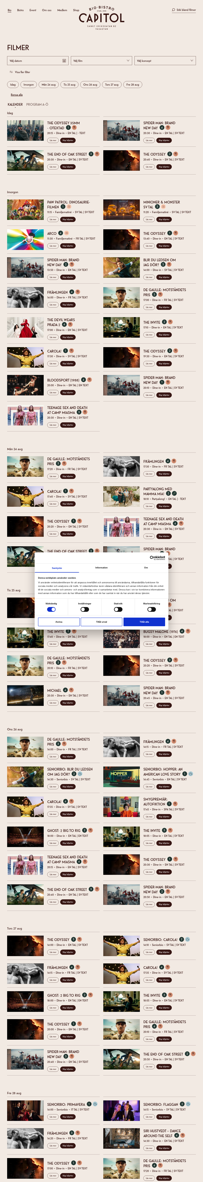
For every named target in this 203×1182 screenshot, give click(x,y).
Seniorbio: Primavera (73, 1104)
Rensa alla (17, 94)
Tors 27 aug (111, 84)
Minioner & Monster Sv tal (161, 204)
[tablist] (99, 105)
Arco (59, 233)
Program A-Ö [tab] (37, 104)
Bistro (20, 10)
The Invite (159, 322)
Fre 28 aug (132, 84)
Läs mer (53, 140)
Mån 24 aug (49, 84)
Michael (62, 690)
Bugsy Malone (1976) (168, 631)
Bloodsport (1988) (71, 380)
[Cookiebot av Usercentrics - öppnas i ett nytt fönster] (152, 558)
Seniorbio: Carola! (168, 939)
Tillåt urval (101, 622)
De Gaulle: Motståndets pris (164, 292)
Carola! (62, 351)
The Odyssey (162, 154)
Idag (13, 84)
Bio (9, 10)
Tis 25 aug (69, 84)
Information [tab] (101, 567)
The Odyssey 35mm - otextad (63, 125)
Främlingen (65, 292)
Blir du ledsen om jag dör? (159, 262)
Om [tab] (146, 567)
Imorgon (29, 84)
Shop (76, 10)
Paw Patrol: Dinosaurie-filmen (68, 204)
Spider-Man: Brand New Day (159, 125)
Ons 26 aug (90, 84)
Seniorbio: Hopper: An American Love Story (169, 771)
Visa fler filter (22, 72)
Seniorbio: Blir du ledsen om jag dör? (70, 771)
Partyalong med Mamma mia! (161, 491)
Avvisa (58, 622)
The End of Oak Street (73, 154)
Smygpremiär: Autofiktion (162, 801)
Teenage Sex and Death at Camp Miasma (69, 410)
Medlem (62, 10)
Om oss (46, 10)
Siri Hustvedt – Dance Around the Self (165, 1133)
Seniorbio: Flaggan (168, 1104)
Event (33, 10)
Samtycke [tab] (57, 568)
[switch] (85, 609)
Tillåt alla (144, 622)
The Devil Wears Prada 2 (61, 322)
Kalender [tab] (15, 104)
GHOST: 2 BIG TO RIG (71, 830)
